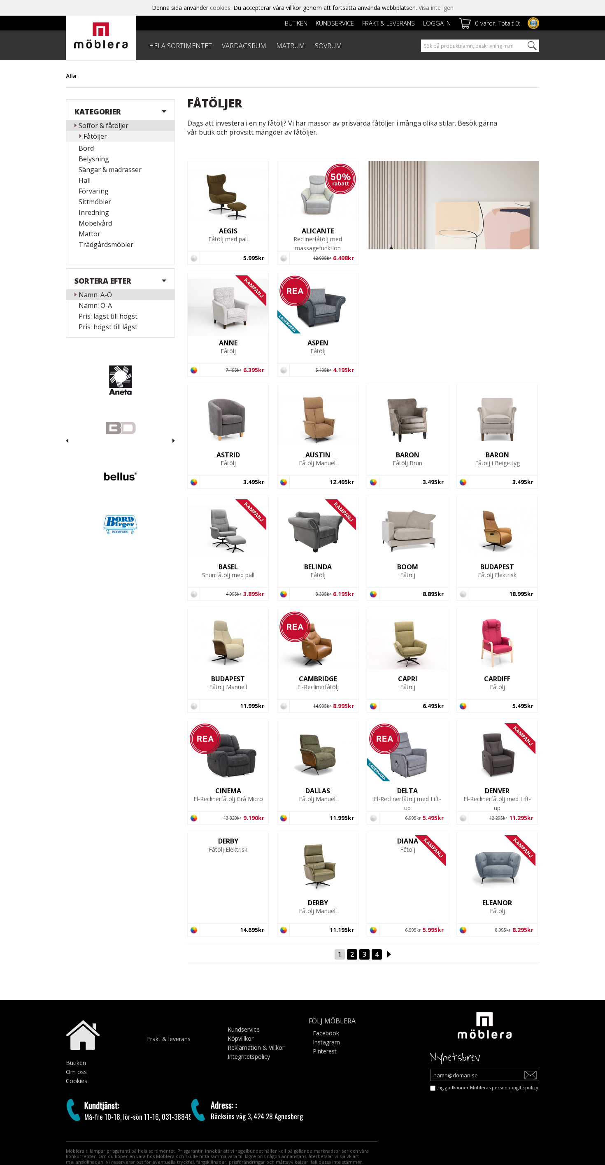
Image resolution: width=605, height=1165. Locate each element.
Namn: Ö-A (95, 305)
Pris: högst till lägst (108, 326)
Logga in (437, 23)
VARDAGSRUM (244, 45)
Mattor (89, 233)
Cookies (76, 1081)
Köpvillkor (241, 1038)
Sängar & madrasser (110, 169)
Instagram (326, 1042)
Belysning (94, 158)
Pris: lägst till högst (108, 316)
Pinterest (325, 1051)
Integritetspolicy (249, 1056)
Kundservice (335, 23)
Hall (85, 180)
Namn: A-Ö (95, 294)
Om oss (76, 1072)
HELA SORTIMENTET (180, 45)
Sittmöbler (95, 201)
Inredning (94, 212)
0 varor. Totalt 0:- (499, 23)
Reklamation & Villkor (256, 1047)
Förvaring (94, 191)
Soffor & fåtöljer (103, 125)
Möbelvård (95, 223)
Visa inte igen (436, 8)
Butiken (296, 23)
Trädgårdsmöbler (106, 244)
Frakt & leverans (388, 23)
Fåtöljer (95, 136)
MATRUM (290, 45)
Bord (86, 148)
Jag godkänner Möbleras (487, 1087)
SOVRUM (328, 45)
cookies (220, 8)
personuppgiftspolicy (515, 1087)
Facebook (326, 1033)
